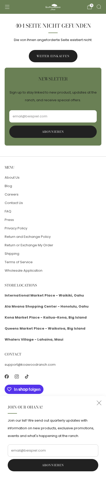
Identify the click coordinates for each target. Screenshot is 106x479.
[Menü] (7, 6)
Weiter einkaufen (53, 56)
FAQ (8, 211)
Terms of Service (19, 262)
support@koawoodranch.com (30, 364)
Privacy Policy (16, 228)
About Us (12, 177)
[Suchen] (98, 6)
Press (9, 219)
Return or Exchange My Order (29, 245)
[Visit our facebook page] (7, 377)
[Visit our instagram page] (17, 377)
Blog (8, 186)
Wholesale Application (23, 270)
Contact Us (14, 202)
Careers (12, 194)
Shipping (12, 253)
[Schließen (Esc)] (99, 403)
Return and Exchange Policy (28, 236)
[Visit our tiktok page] (27, 377)
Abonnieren (53, 465)
